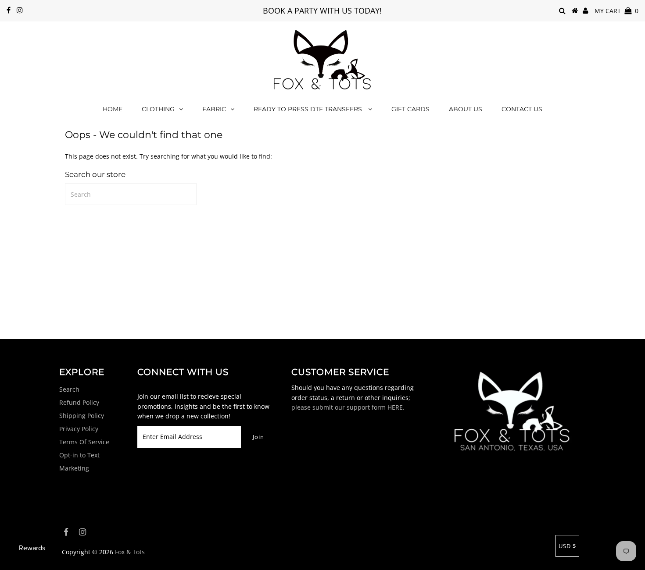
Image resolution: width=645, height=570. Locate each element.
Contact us (522, 109)
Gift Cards (410, 109)
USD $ (567, 546)
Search (69, 389)
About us (465, 109)
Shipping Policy (81, 415)
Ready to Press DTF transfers (309, 109)
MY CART (616, 11)
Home (112, 109)
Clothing (158, 109)
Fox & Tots (130, 552)
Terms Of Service (84, 442)
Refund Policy (79, 402)
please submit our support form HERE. (348, 407)
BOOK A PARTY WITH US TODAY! (322, 10)
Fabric (214, 109)
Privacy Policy (78, 429)
